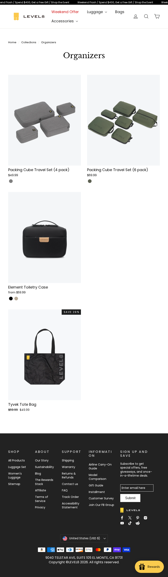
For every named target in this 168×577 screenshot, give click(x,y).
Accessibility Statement (70, 505)
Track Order (70, 497)
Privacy (40, 507)
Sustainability (44, 467)
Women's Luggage (15, 475)
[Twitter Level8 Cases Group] (131, 518)
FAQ (65, 490)
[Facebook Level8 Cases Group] (123, 518)
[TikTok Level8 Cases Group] (131, 523)
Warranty (68, 467)
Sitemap (14, 484)
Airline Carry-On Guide (100, 466)
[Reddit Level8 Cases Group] (139, 523)
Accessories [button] (63, 21)
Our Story (42, 460)
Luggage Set (17, 467)
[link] (84, 2)
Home (12, 42)
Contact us (70, 484)
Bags (119, 11)
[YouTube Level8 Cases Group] (123, 523)
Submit (130, 498)
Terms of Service (41, 499)
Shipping (68, 460)
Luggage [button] (95, 11)
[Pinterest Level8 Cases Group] (139, 518)
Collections (28, 42)
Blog (38, 473)
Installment (97, 492)
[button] (44, 126)
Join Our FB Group (101, 505)
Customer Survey (101, 498)
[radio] (11, 181)
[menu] (97, 11)
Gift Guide (96, 485)
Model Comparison (97, 477)
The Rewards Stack (44, 482)
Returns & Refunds (69, 475)
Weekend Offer (65, 11)
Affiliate (40, 490)
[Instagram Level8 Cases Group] (147, 518)
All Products (16, 460)
